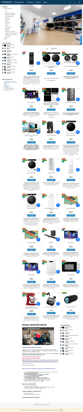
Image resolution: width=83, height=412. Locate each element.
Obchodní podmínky (9, 87)
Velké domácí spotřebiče (10, 13)
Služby (6, 84)
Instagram (40, 404)
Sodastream (7, 19)
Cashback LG (6, 37)
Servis (6, 25)
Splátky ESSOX (7, 85)
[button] (25, 25)
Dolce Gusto (7, 17)
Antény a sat (7, 23)
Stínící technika (8, 26)
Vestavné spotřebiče (9, 16)
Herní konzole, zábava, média (11, 34)
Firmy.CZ (48, 404)
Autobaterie (7, 28)
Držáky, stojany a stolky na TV (11, 33)
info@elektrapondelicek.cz (44, 374)
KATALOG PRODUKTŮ (8, 8)
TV (5, 10)
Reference (7, 30)
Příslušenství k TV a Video (10, 31)
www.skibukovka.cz (8, 90)
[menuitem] (19, 2)
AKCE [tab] (47, 48)
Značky (5, 39)
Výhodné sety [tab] (53, 48)
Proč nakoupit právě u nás (10, 81)
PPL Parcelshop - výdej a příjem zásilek (11, 83)
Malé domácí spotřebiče (10, 14)
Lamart (6, 20)
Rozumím (61, 410)
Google (44, 404)
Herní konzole (8, 36)
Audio (6, 11)
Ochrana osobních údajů (9, 88)
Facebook (36, 404)
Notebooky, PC (8, 22)
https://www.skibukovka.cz (27, 363)
